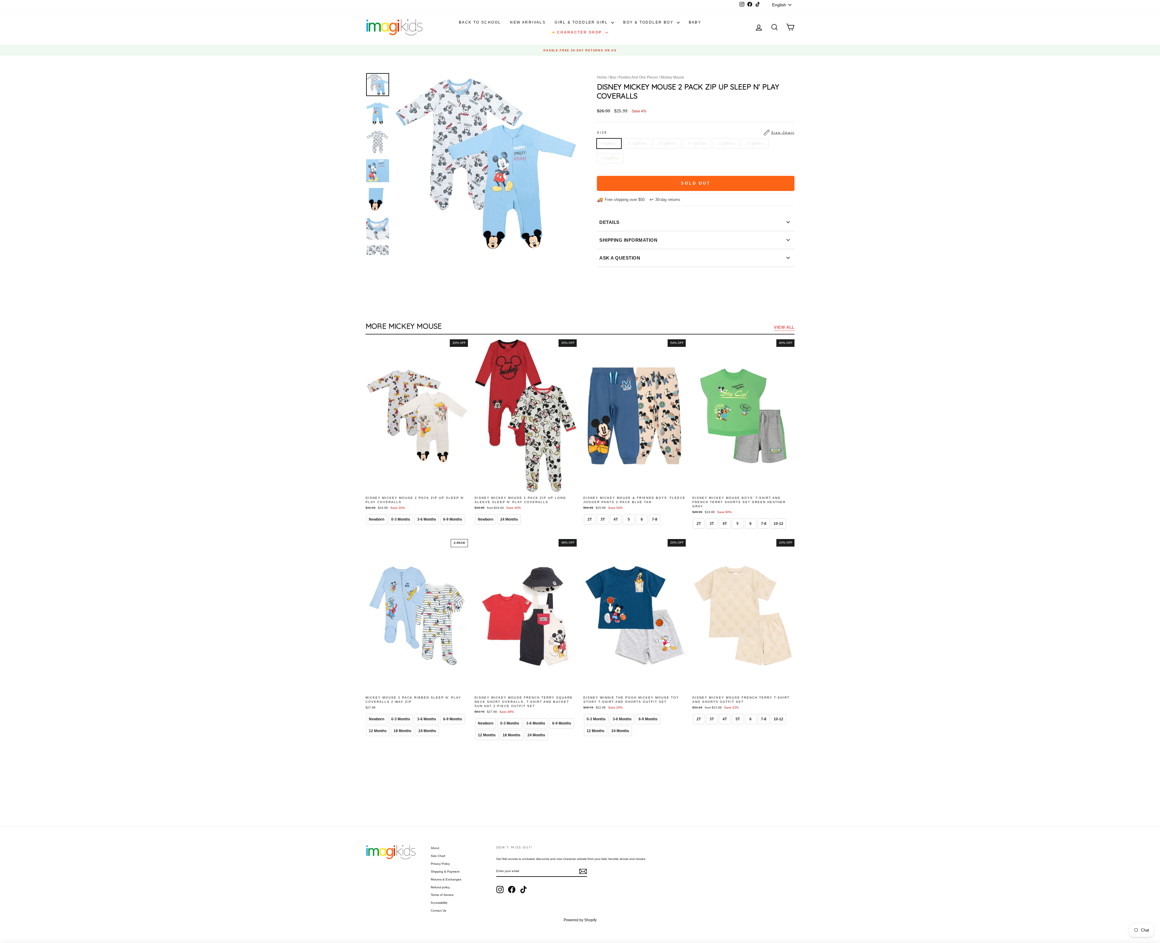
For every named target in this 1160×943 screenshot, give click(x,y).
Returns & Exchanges (446, 879)
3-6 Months (667, 143)
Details (609, 222)
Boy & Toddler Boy (649, 22)
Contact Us (438, 910)
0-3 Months (637, 143)
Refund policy (440, 887)
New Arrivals (528, 22)
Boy (613, 77)
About (435, 848)
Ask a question (619, 257)
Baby (695, 22)
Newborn (609, 143)
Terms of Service (442, 894)
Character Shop (577, 32)
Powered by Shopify (580, 920)
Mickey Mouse (672, 77)
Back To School (480, 22)
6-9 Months (697, 143)
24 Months (610, 158)
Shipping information (628, 240)
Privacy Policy (440, 863)
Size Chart (438, 855)
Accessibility (439, 902)
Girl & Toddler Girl (582, 22)
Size (695, 132)
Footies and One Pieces (638, 77)
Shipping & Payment (445, 871)
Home (602, 77)
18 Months (755, 143)
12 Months (726, 143)
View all (784, 327)
